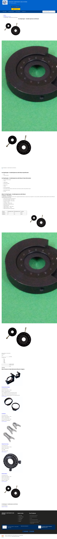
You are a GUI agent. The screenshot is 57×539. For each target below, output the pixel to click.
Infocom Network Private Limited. (15, 536)
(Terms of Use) (21, 535)
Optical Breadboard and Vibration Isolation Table (34, 523)
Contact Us (24, 11)
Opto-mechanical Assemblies (34, 519)
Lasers (31, 518)
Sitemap (20, 521)
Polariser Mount (4, 473)
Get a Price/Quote (4, 396)
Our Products (18, 11)
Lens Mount (4, 413)
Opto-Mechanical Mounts (7, 16)
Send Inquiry (26, 531)
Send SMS (32, 531)
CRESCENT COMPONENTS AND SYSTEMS (17, 2)
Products (5, 15)
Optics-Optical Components (34, 515)
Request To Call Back (4, 506)
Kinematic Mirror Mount (6, 387)
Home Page (4, 11)
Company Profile (11, 11)
